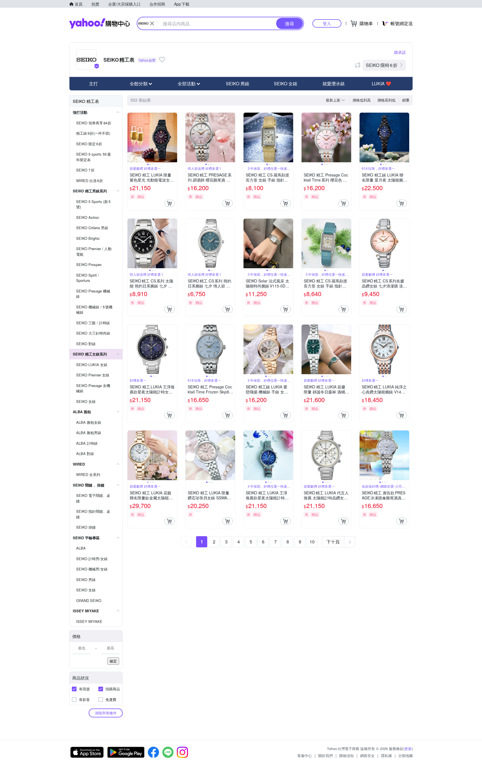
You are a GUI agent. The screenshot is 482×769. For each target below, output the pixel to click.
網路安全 (367, 755)
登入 (327, 23)
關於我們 (325, 755)
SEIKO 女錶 (285, 83)
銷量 (405, 100)
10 (312, 541)
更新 (408, 748)
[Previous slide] (131, 137)
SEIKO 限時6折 (381, 65)
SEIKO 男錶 (237, 83)
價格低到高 (362, 100)
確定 (113, 661)
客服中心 (304, 755)
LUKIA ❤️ (381, 83)
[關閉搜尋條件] (152, 23)
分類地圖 (405, 755)
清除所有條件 (106, 712)
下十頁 (333, 541)
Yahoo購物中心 (99, 23)
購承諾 (400, 52)
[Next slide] (173, 137)
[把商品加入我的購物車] (169, 203)
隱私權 (386, 755)
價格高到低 (386, 100)
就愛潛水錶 (333, 83)
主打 (93, 83)
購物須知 (346, 755)
